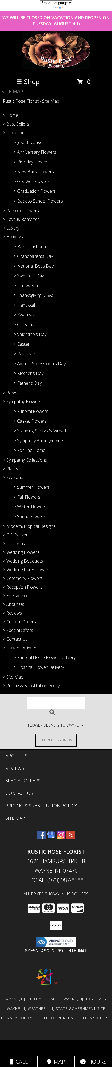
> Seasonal (13, 477)
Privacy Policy (16, 1017)
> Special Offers (18, 630)
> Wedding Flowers (21, 552)
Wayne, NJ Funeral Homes (32, 999)
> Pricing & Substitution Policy (31, 686)
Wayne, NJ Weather (26, 1008)
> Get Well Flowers (32, 181)
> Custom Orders (19, 622)
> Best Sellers (16, 124)
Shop (31, 81)
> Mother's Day (28, 373)
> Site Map (13, 677)
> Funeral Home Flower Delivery (45, 657)
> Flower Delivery (19, 648)
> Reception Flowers (22, 587)
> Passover (24, 354)
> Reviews (12, 613)
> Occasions (15, 133)
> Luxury (11, 228)
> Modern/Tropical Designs (29, 526)
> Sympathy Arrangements (39, 440)
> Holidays (13, 237)
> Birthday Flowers (32, 162)
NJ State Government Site (78, 1008)
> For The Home (29, 450)
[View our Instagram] (61, 837)
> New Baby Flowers (34, 172)
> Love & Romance (21, 219)
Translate (72, 8)
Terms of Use (97, 1017)
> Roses (10, 393)
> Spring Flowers (30, 516)
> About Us (13, 604)
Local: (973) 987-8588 (56, 880)
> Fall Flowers (27, 497)
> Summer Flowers (32, 487)
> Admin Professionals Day (40, 364)
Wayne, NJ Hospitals (85, 999)
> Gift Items (14, 544)
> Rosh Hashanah (31, 246)
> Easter (22, 344)
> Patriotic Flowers (21, 211)
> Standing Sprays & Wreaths (42, 431)
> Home (10, 115)
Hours (96, 1061)
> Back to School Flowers (38, 201)
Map (58, 1061)
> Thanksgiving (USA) (33, 295)
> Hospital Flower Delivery (39, 667)
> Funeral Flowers (31, 411)
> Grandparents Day (33, 256)
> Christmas (25, 324)
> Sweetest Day (29, 276)
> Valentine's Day (30, 334)
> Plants (10, 469)
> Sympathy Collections (25, 460)
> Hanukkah (25, 305)
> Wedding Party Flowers (27, 570)
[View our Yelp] (70, 837)
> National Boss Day (34, 266)
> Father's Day (28, 383)
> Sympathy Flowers (22, 401)
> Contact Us (15, 639)
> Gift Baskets (16, 535)
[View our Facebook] (41, 837)
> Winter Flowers (30, 507)
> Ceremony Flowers (23, 578)
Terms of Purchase (57, 1017)
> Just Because (28, 142)
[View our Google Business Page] (51, 837)
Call (20, 1061)
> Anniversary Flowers (35, 152)
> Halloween (26, 285)
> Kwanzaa (24, 315)
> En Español (15, 596)
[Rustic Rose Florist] (56, 67)
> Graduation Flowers (35, 191)
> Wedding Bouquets (23, 561)
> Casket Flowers (30, 421)
